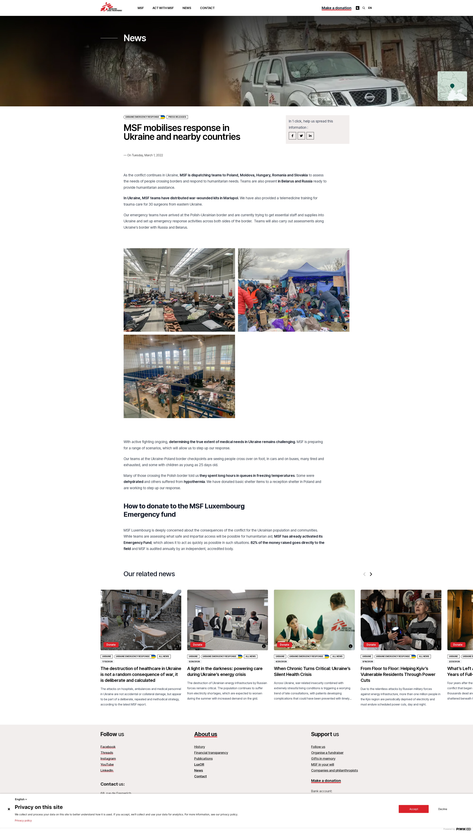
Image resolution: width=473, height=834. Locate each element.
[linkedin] (310, 135)
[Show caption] (231, 327)
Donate (111, 644)
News (187, 8)
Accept (413, 809)
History (199, 747)
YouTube (107, 764)
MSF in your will (322, 764)
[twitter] (301, 135)
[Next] (370, 574)
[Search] (364, 8)
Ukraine (106, 656)
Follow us (318, 747)
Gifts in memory (323, 758)
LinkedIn (107, 770)
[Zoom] (179, 294)
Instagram (108, 758)
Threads (107, 753)
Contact (207, 8)
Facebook (108, 747)
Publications (203, 758)
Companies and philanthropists (334, 770)
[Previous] (365, 574)
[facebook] (292, 135)
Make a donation (336, 8)
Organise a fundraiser (327, 753)
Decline (442, 809)
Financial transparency (211, 753)
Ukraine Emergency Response (142, 117)
